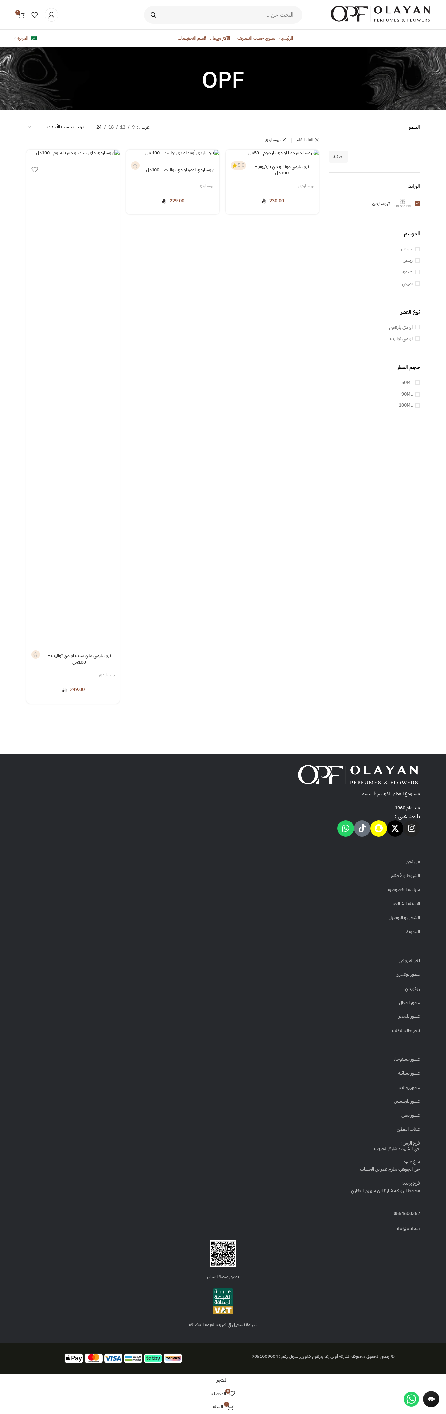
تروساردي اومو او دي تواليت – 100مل (180, 170)
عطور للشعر (409, 1016)
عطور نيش (410, 1115)
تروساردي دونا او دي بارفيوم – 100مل (282, 169)
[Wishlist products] (34, 14)
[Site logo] (380, 14)
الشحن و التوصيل (404, 917)
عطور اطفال (409, 1002)
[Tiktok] (362, 828)
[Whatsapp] (345, 828)
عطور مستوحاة (407, 1059)
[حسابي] (51, 14)
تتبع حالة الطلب (406, 1030)
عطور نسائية (409, 1073)
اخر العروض (409, 960)
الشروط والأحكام (405, 875)
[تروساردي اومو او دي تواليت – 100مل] (172, 153)
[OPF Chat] (431, 1399)
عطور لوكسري (408, 974)
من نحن (413, 861)
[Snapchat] (378, 828)
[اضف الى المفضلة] (34, 171)
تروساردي (273, 140)
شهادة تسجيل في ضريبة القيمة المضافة (223, 1324)
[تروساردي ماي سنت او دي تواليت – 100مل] (73, 397)
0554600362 (407, 1213)
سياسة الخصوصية (404, 889)
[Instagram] (411, 828)
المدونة (413, 931)
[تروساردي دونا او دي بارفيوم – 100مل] (272, 153)
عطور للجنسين (407, 1101)
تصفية (338, 157)
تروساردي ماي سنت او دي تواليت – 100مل (79, 658)
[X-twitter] (395, 828)
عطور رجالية (409, 1087)
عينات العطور (408, 1129)
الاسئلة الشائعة (406, 903)
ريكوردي (412, 988)
